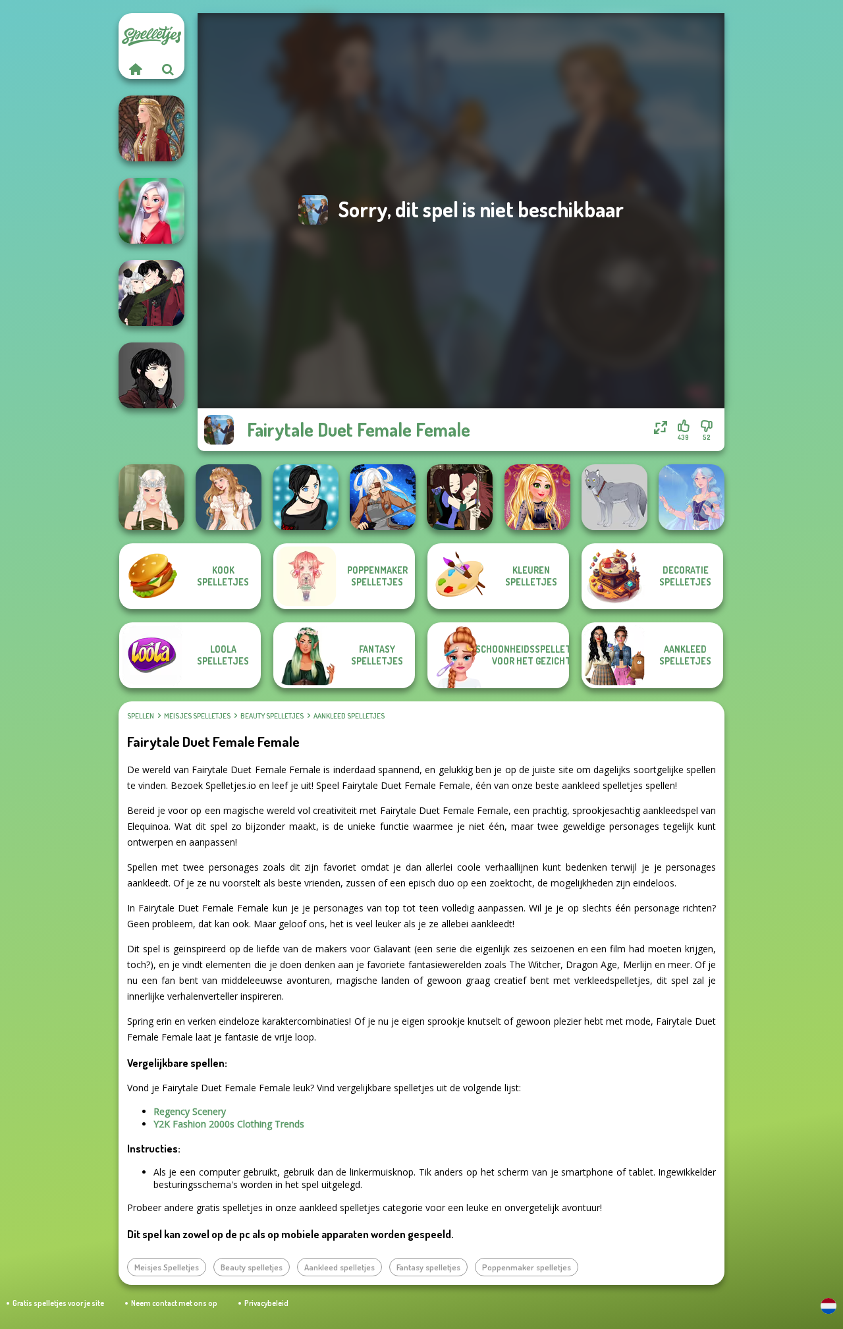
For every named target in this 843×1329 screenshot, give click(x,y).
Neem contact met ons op (174, 1303)
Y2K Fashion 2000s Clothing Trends (228, 1124)
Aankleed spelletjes (349, 715)
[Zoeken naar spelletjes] (167, 69)
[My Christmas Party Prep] (151, 211)
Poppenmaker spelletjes (526, 1267)
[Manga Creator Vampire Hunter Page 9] (151, 375)
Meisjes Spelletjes (197, 715)
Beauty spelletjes (272, 715)
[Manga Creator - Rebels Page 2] (306, 497)
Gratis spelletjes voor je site (58, 1303)
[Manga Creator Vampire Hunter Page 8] (151, 293)
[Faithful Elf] (691, 497)
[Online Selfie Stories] (537, 497)
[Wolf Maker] (614, 497)
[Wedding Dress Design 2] (228, 497)
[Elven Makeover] (151, 497)
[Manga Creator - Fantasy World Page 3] (460, 497)
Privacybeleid (266, 1303)
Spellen (140, 715)
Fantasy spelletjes (428, 1267)
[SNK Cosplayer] (383, 497)
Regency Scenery (189, 1111)
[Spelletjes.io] (135, 69)
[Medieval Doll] (151, 128)
